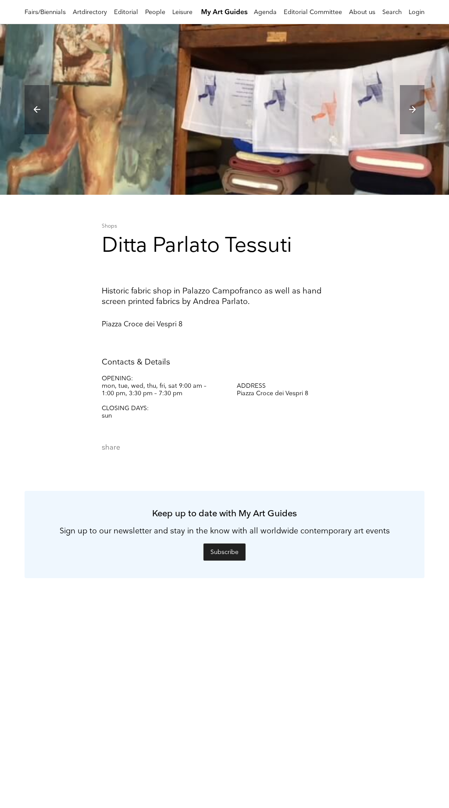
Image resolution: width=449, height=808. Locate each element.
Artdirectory (90, 12)
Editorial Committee (313, 12)
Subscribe (224, 552)
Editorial (126, 12)
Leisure (182, 12)
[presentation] (37, 109)
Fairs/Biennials (45, 12)
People (155, 12)
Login (416, 12)
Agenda (265, 12)
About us (362, 12)
